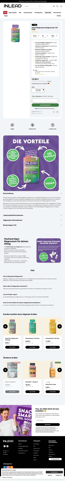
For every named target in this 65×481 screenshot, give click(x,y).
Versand (49, 81)
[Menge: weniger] (33, 100)
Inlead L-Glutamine (10, 382)
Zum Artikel (12, 347)
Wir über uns (6, 450)
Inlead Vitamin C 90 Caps (52, 338)
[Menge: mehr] (57, 100)
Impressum (4, 477)
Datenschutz (9, 477)
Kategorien (36, 441)
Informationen (22, 441)
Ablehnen (50, 475)
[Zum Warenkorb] (61, 6)
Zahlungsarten (7, 464)
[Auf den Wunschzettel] (53, 111)
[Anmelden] (54, 6)
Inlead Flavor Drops (51, 384)
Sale (5, 12)
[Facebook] (5, 446)
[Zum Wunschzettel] (57, 6)
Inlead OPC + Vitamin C (31, 382)
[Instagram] (7, 446)
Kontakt (4, 452)
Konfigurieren (59, 475)
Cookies (50, 456)
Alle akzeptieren (54, 472)
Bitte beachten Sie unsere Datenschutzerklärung (47, 431)
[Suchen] (40, 6)
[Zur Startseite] (13, 6)
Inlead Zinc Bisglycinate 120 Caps (11, 339)
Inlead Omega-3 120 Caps (32, 338)
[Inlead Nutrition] (9, 441)
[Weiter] (59, 326)
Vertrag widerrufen (55, 459)
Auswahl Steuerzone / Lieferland (39, 83)
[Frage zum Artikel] (57, 111)
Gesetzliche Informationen (53, 441)
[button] (34, 31)
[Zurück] (5, 326)
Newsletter (5, 454)
